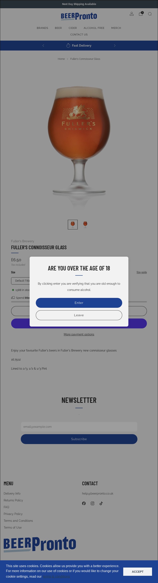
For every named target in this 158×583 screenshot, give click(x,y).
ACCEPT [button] (138, 571)
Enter (79, 303)
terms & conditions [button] (56, 576)
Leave (79, 315)
